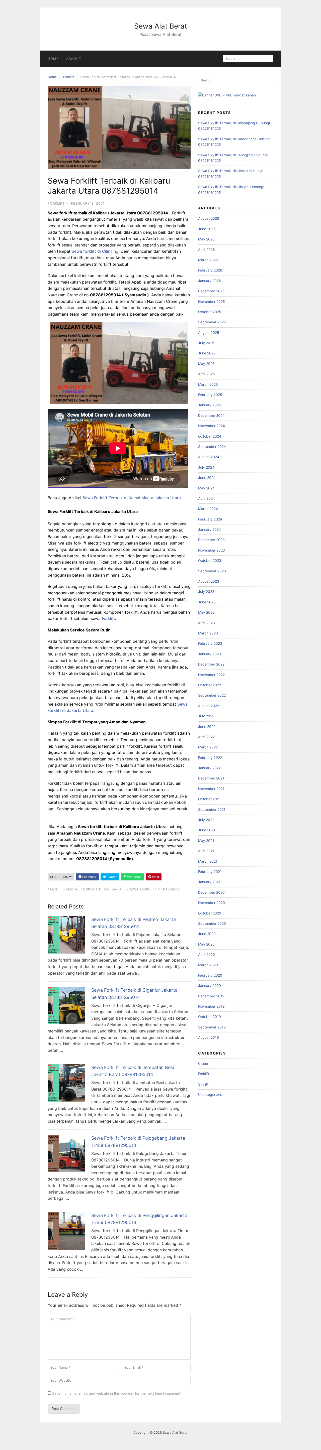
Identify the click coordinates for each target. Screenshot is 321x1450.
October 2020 (209, 913)
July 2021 (206, 820)
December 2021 (211, 778)
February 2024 (210, 519)
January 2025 (209, 405)
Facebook (89, 877)
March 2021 (207, 861)
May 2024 (206, 488)
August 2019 (208, 1037)
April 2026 (206, 249)
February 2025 (210, 394)
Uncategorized (210, 1094)
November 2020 (211, 902)
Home (53, 59)
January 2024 (209, 529)
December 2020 (211, 892)
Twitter (111, 877)
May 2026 (206, 239)
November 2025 (211, 301)
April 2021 (206, 851)
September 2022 (212, 695)
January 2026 (209, 281)
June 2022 (206, 726)
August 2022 (208, 706)
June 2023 (207, 602)
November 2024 (211, 426)
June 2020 (207, 934)
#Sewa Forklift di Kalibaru (153, 889)
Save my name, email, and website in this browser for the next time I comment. (116, 1393)
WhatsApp (133, 877)
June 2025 (207, 353)
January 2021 (209, 882)
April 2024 (206, 498)
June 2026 (207, 229)
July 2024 (206, 467)
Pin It (155, 877)
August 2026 (208, 218)
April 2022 (206, 737)
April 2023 (206, 623)
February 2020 (210, 975)
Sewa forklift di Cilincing (95, 251)
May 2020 (206, 944)
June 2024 (207, 477)
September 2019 (212, 1027)
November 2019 (211, 1006)
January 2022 (209, 768)
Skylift (203, 1084)
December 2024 (211, 415)
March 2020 (208, 965)
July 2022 (206, 716)
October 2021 (209, 799)
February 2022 (210, 757)
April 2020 (206, 954)
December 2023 (211, 540)
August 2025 (208, 332)
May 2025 (206, 363)
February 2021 (210, 871)
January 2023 (209, 654)
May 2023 (206, 612)
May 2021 (206, 840)
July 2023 (206, 591)
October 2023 (209, 560)
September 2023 (212, 571)
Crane (203, 1063)
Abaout (73, 59)
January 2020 (209, 985)
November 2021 (211, 788)
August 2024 (208, 457)
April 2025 (206, 374)
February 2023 (210, 643)
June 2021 (206, 830)
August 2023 (208, 581)
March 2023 (208, 633)
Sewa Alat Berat (160, 26)
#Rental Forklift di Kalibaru (92, 889)
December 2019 (211, 996)
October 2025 (209, 312)
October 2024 (209, 436)
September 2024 (212, 446)
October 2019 (209, 1016)
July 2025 (206, 343)
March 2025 (208, 384)
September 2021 (211, 809)
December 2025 (211, 291)
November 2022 (211, 675)
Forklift (68, 77)
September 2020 (212, 923)
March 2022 (208, 747)
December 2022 (211, 664)
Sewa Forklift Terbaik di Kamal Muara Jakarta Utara (132, 497)
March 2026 (208, 260)
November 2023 (211, 550)
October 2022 (209, 685)
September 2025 (212, 322)
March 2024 (208, 508)
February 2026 (210, 270)
